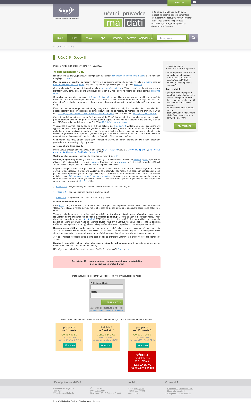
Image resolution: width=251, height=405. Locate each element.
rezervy (122, 162)
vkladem (148, 81)
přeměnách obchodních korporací (68, 84)
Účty (72, 46)
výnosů (95, 162)
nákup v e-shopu (144, 367)
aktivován (138, 84)
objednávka (146, 38)
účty (74, 38)
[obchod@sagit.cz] (194, 2)
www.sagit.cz (133, 393)
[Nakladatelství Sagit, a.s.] (66, 17)
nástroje (131, 38)
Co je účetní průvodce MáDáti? (180, 388)
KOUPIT (71, 345)
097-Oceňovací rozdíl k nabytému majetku (89, 175)
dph (103, 38)
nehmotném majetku (111, 88)
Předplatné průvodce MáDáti (179, 393)
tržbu (145, 159)
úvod (60, 38)
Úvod (65, 46)
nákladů (137, 159)
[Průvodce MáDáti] (141, 18)
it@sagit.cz (139, 388)
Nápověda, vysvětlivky (177, 390)
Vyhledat (193, 37)
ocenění (68, 78)
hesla (89, 38)
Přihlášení (179, 2)
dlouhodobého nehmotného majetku (128, 75)
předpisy (117, 38)
